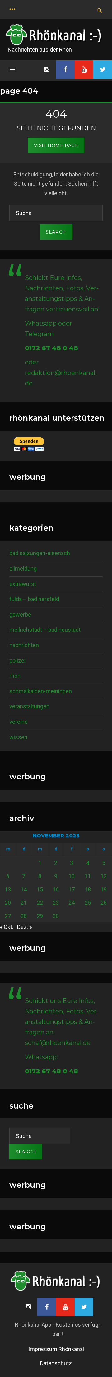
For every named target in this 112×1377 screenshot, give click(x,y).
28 (24, 916)
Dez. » (24, 927)
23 (56, 902)
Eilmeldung (23, 568)
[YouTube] (84, 69)
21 (24, 902)
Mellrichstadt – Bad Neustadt (45, 629)
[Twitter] (102, 69)
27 (8, 916)
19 (103, 889)
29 (40, 916)
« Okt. (6, 927)
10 (71, 876)
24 (71, 902)
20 (8, 902)
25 (88, 902)
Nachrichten (24, 645)
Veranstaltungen (29, 706)
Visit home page (56, 145)
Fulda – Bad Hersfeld (34, 599)
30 (56, 916)
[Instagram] (46, 69)
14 (24, 889)
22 (40, 902)
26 (103, 902)
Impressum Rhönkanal (56, 1349)
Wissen (18, 737)
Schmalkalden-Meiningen (40, 691)
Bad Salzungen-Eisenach (39, 553)
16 (56, 889)
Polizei (17, 660)
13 (8, 889)
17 (71, 889)
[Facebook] (65, 69)
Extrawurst (22, 584)
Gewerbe (20, 614)
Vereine (18, 721)
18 (88, 889)
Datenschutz (56, 1363)
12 (103, 876)
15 (40, 889)
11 (88, 876)
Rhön (15, 675)
